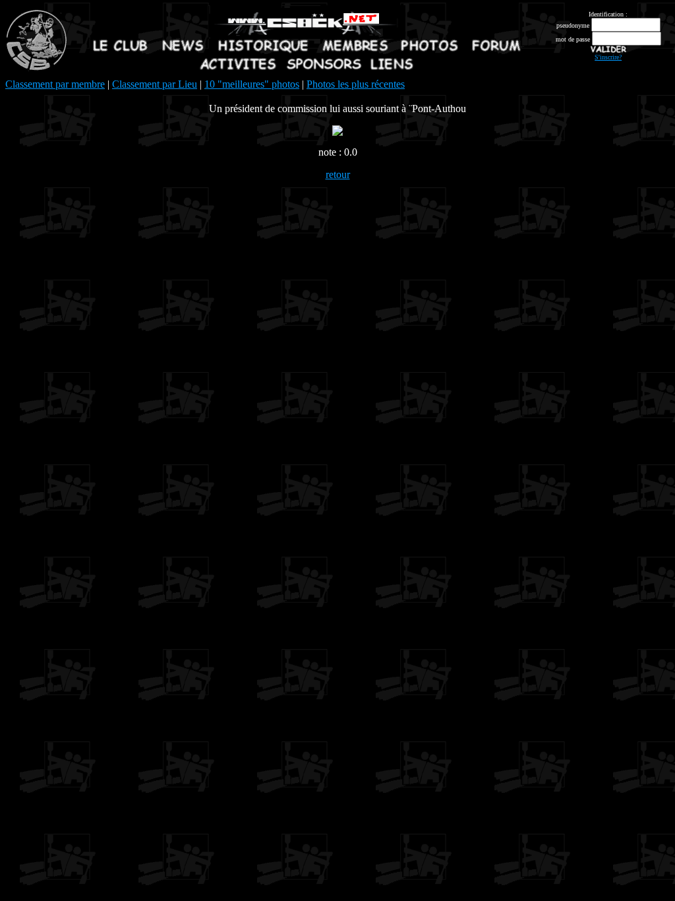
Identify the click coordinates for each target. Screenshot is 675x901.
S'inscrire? (608, 57)
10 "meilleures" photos (251, 84)
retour (338, 174)
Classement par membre (55, 84)
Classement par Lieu (154, 84)
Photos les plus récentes (356, 84)
